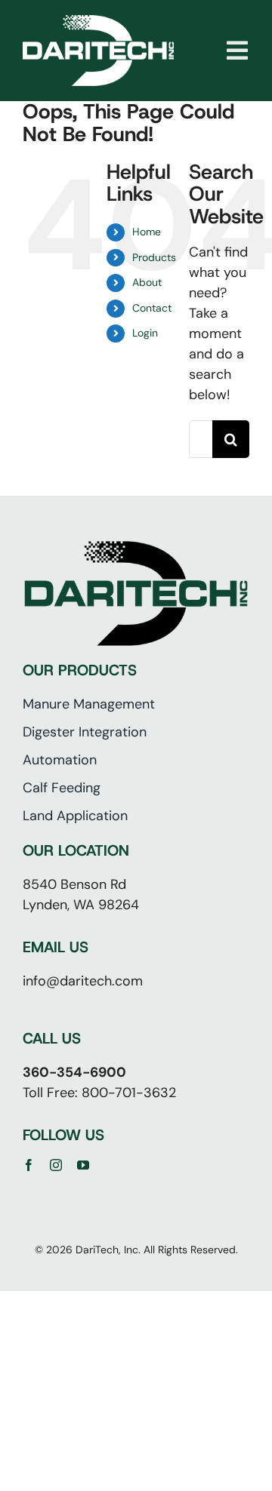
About (147, 282)
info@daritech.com (83, 981)
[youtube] (83, 1165)
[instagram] (56, 1165)
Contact (152, 308)
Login (145, 333)
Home (146, 231)
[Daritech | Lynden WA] (98, 22)
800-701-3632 (129, 1093)
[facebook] (29, 1165)
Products (154, 257)
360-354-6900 (74, 1072)
